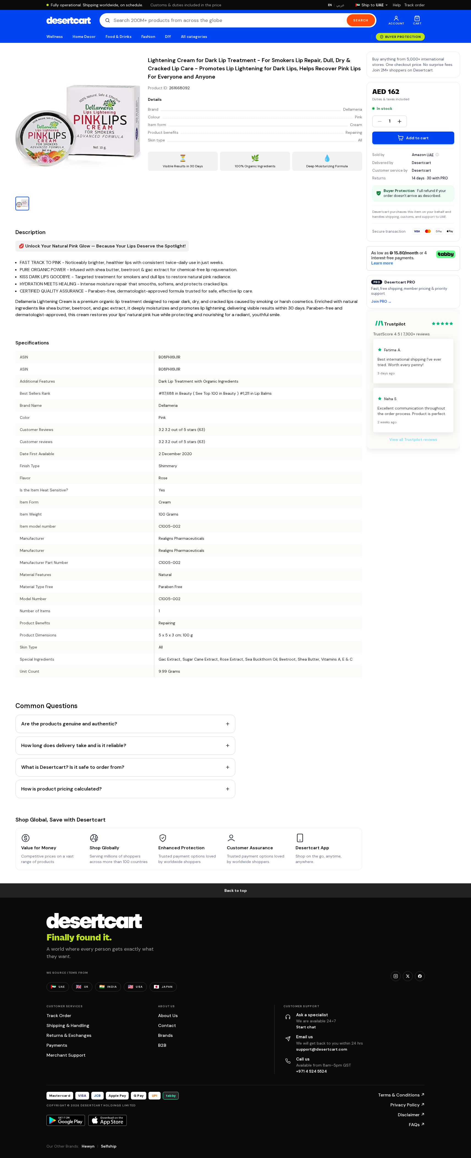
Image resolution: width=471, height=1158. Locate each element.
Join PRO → (381, 301)
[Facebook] (420, 976)
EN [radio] (330, 5)
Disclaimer (411, 1115)
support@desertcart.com (321, 1049)
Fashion (148, 36)
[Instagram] (396, 976)
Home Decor (84, 36)
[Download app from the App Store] (107, 1120)
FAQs (417, 1125)
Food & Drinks (118, 36)
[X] (408, 976)
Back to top (235, 890)
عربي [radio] (340, 5)
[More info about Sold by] (437, 154)
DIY (168, 36)
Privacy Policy (407, 1105)
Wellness (54, 36)
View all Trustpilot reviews (413, 439)
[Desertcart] (68, 20)
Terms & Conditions (401, 1095)
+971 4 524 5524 (311, 1071)
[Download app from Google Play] (65, 1120)
